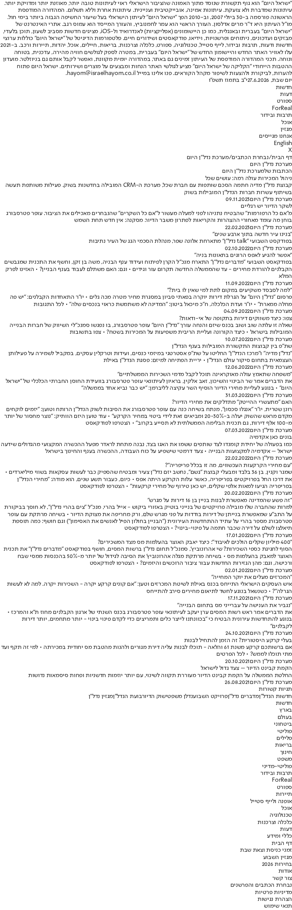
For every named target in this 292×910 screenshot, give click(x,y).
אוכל (286, 123)
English (283, 143)
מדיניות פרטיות (273, 892)
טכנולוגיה (281, 815)
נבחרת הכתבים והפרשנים (261, 885)
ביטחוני (283, 724)
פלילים (284, 738)
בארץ (285, 710)
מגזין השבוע (277, 857)
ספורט (284, 101)
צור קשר (282, 878)
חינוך (286, 752)
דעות (286, 94)
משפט (284, 759)
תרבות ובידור (276, 115)
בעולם (285, 717)
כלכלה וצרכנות (274, 822)
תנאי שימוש (278, 906)
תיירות (284, 794)
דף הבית (281, 158)
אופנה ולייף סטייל (271, 801)
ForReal (282, 108)
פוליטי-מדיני (277, 766)
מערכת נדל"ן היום (271, 199)
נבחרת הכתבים (250, 158)
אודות (285, 871)
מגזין (286, 129)
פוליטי (284, 731)
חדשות (284, 87)
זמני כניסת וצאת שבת (266, 850)
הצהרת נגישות (274, 899)
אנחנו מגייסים (275, 136)
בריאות (283, 745)
